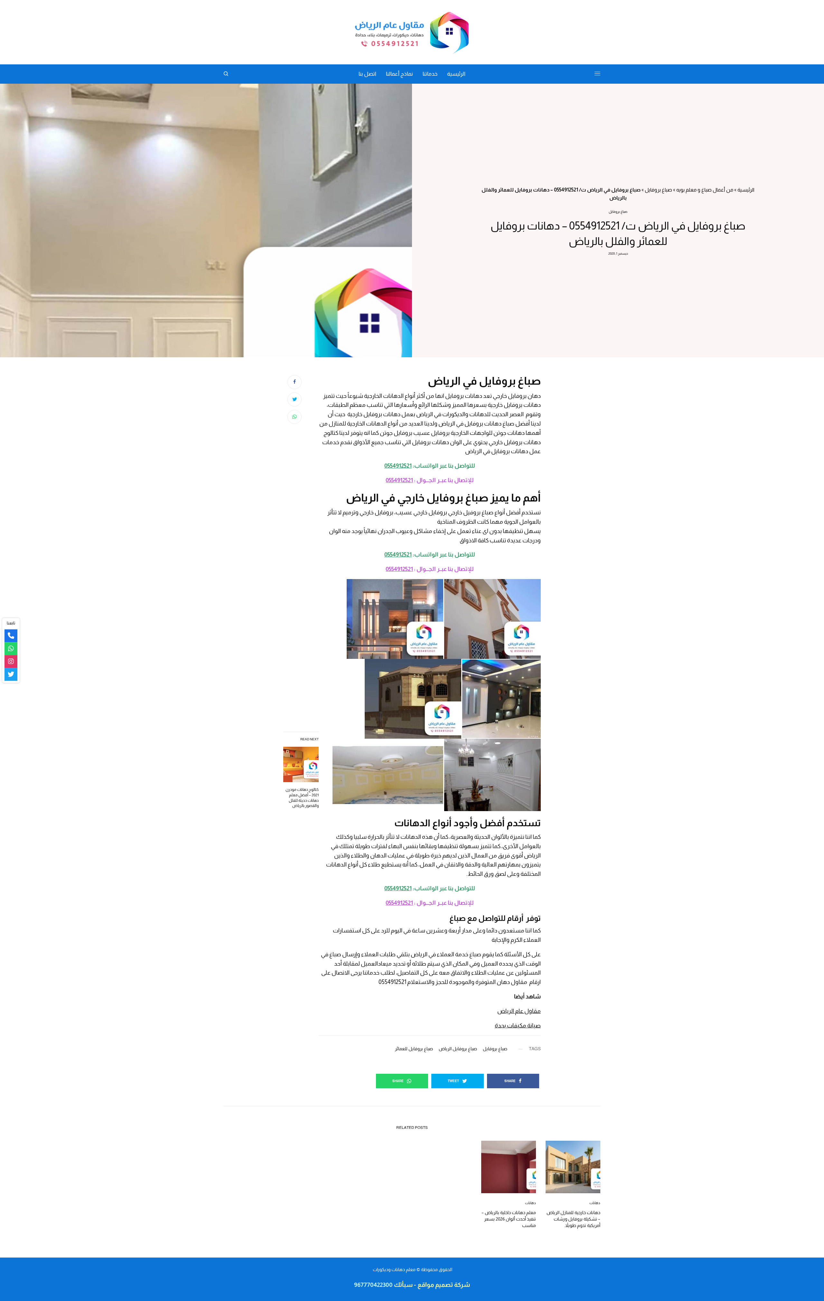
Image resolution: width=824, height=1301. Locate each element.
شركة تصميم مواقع (443, 1284)
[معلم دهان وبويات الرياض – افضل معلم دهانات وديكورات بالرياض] (412, 32)
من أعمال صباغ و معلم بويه (704, 189)
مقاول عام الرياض (519, 1011)
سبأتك (403, 1284)
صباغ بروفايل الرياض (458, 1048)
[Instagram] (11, 661)
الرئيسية (745, 189)
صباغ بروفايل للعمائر (414, 1048)
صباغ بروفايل (658, 189)
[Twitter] (11, 674)
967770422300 (373, 1284)
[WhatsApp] (11, 648)
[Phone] (11, 636)
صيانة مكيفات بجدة (518, 1025)
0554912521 (398, 466)
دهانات (594, 1203)
